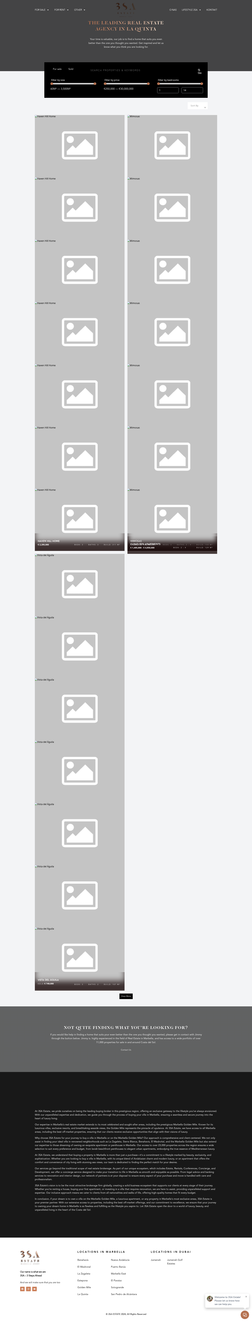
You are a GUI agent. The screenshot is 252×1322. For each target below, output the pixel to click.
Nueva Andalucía (120, 1260)
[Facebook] (22, 1289)
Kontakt (211, 10)
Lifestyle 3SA (189, 10)
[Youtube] (34, 1289)
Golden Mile (84, 1287)
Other (78, 10)
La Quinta (82, 1294)
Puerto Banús (118, 1267)
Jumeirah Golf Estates (174, 1262)
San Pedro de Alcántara (124, 1294)
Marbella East (118, 1274)
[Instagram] (28, 1289)
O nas (173, 10)
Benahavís (82, 1260)
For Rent (59, 10)
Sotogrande (117, 1287)
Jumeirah (156, 1260)
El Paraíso (116, 1280)
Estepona (82, 1280)
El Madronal (84, 1267)
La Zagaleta (83, 1274)
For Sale (40, 10)
